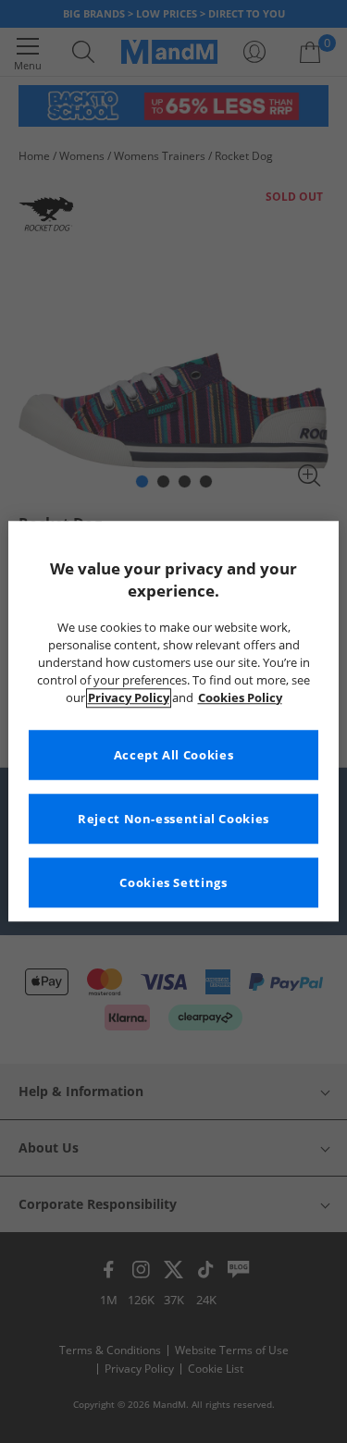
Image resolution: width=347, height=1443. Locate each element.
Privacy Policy (128, 698)
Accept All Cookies (173, 755)
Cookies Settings (173, 883)
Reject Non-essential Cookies (173, 819)
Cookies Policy (240, 698)
